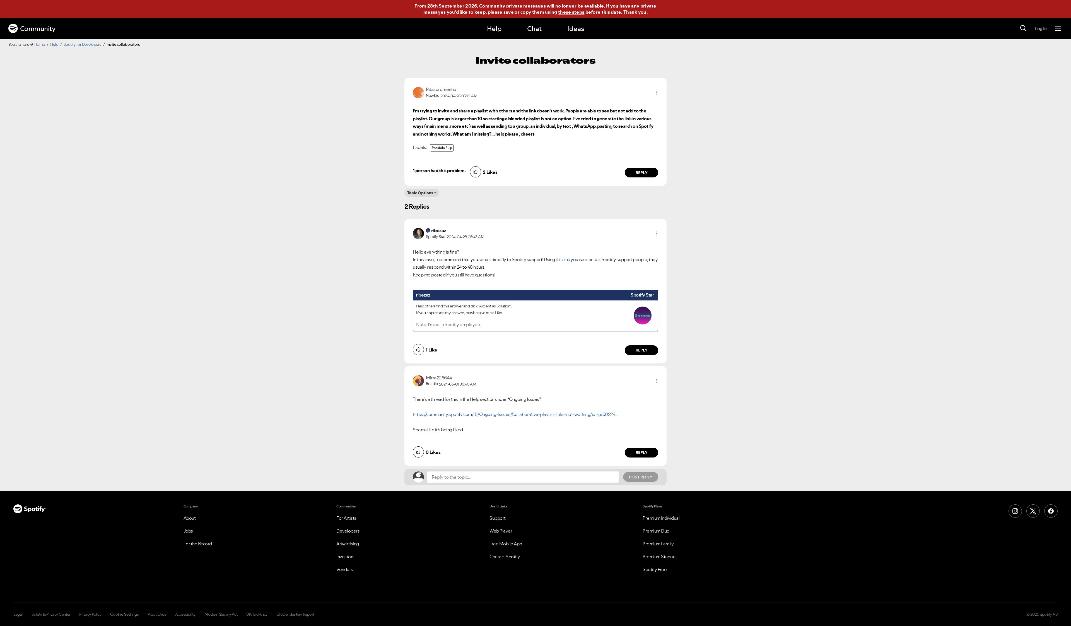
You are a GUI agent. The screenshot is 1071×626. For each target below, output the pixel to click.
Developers (348, 531)
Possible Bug (442, 147)
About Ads (157, 614)
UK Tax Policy (257, 614)
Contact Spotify (504, 556)
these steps (571, 12)
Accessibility (185, 614)
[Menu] (1058, 28)
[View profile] (418, 92)
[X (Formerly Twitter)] (1033, 511)
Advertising (347, 544)
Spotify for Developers (82, 44)
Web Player (500, 531)
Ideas (575, 28)
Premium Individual (661, 518)
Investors (345, 556)
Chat (534, 28)
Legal (18, 614)
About (190, 518)
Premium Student (660, 556)
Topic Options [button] (420, 193)
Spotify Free (655, 569)
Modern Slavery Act (220, 614)
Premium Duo (656, 531)
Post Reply (640, 477)
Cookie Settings (124, 614)
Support (497, 518)
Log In (1040, 28)
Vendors (344, 569)
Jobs (188, 531)
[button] (657, 92)
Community (38, 28)
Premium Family (658, 544)
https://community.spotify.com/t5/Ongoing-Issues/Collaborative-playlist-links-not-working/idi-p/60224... (515, 414)
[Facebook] (1051, 511)
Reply (642, 172)
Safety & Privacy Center (51, 614)
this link (563, 259)
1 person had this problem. (439, 170)
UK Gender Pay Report (295, 614)
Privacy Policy (90, 614)
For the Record (198, 544)
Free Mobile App (505, 544)
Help (494, 28)
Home (39, 44)
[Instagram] (1015, 511)
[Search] (1023, 28)
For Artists (346, 518)
